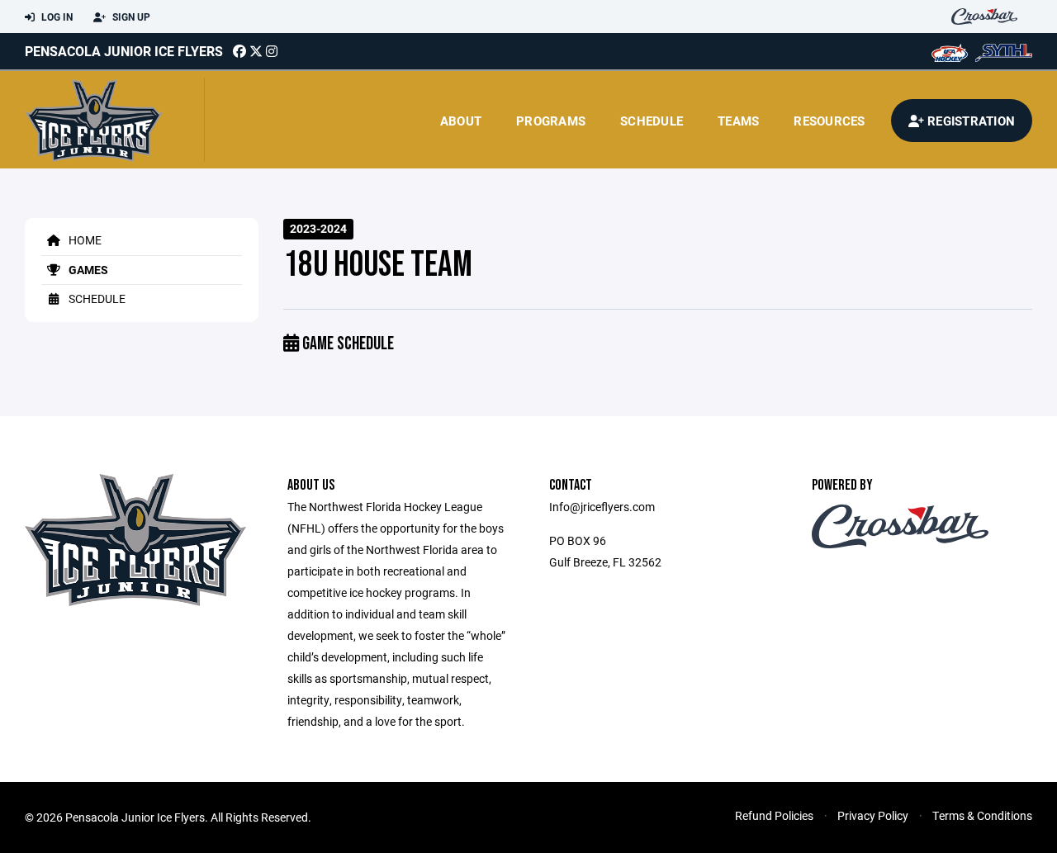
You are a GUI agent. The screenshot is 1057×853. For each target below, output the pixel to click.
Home (84, 240)
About (460, 120)
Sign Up (130, 16)
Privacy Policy (872, 815)
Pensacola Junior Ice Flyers (124, 50)
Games (87, 269)
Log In (56, 16)
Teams (738, 120)
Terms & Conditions (982, 815)
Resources (829, 120)
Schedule (651, 120)
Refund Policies (774, 815)
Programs (550, 120)
